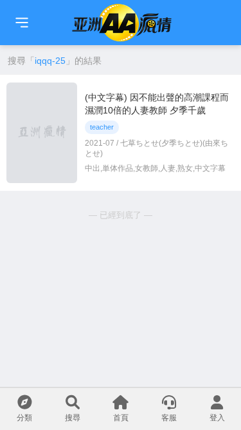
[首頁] (22, 22)
